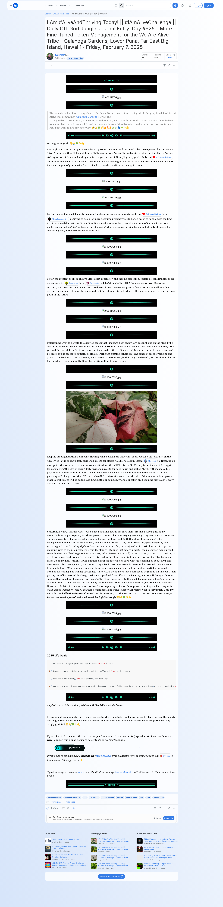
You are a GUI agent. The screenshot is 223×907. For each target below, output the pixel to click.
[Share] (169, 65)
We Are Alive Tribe (61, 14)
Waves (63, 5)
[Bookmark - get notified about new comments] (164, 65)
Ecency (48, 14)
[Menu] (174, 65)
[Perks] (175, 5)
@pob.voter (95, 283)
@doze (81, 772)
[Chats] (183, 5)
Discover (49, 5)
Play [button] (170, 57)
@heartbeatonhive (60, 219)
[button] (47, 808)
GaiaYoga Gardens (86, 116)
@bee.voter (73, 283)
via (70, 802)
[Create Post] (190, 5)
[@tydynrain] (50, 56)
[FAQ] (116, 5)
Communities (80, 5)
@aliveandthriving (163, 157)
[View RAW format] (155, 808)
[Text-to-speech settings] (174, 55)
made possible (103, 755)
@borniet (152, 461)
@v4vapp (166, 756)
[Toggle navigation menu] (11, 5)
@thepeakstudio (123, 772)
